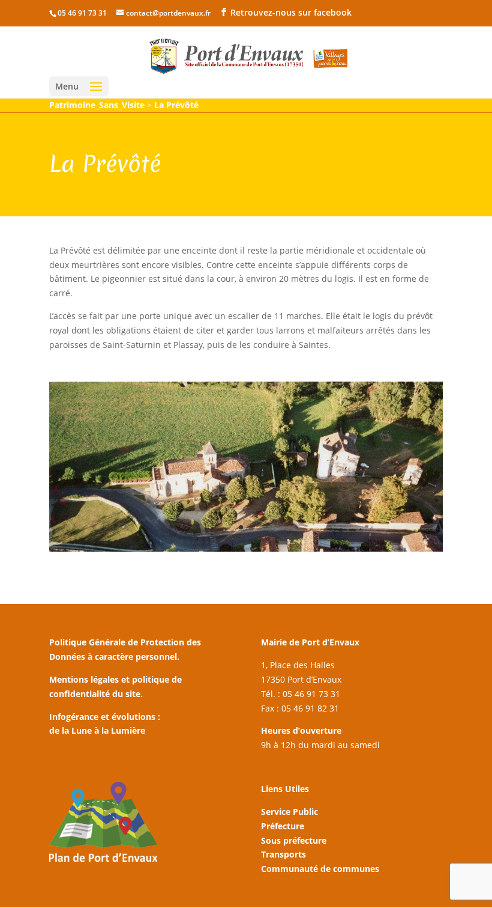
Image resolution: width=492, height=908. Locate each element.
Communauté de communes (320, 868)
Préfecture (282, 826)
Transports (283, 854)
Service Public (289, 811)
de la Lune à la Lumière (97, 730)
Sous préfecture (293, 840)
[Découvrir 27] (246, 551)
